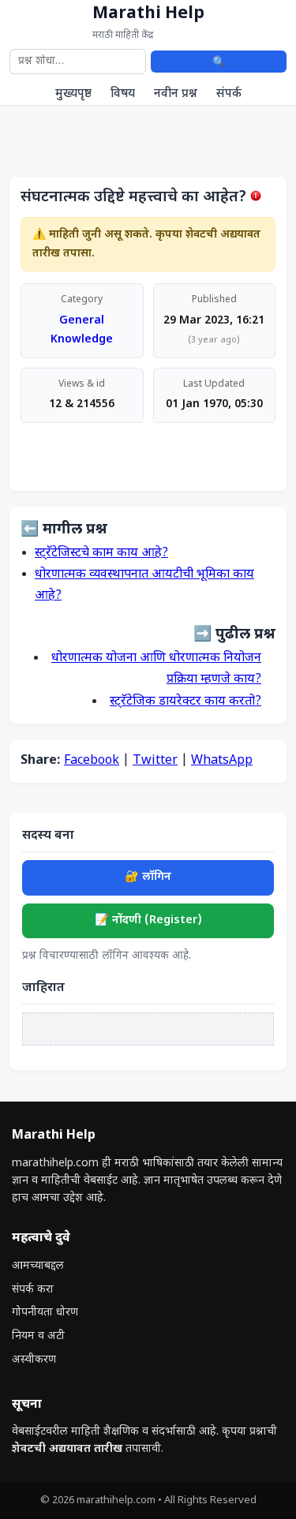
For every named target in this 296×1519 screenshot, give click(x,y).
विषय (123, 94)
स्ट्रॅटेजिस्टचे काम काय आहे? (101, 553)
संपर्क (229, 94)
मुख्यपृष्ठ (73, 94)
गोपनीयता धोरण (45, 1312)
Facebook (91, 761)
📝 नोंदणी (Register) (148, 920)
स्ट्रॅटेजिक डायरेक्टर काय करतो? (185, 702)
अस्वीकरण (34, 1360)
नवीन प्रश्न (175, 94)
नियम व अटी (38, 1336)
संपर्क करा (33, 1289)
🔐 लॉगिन (148, 877)
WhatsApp (222, 761)
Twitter (155, 761)
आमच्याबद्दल (38, 1266)
